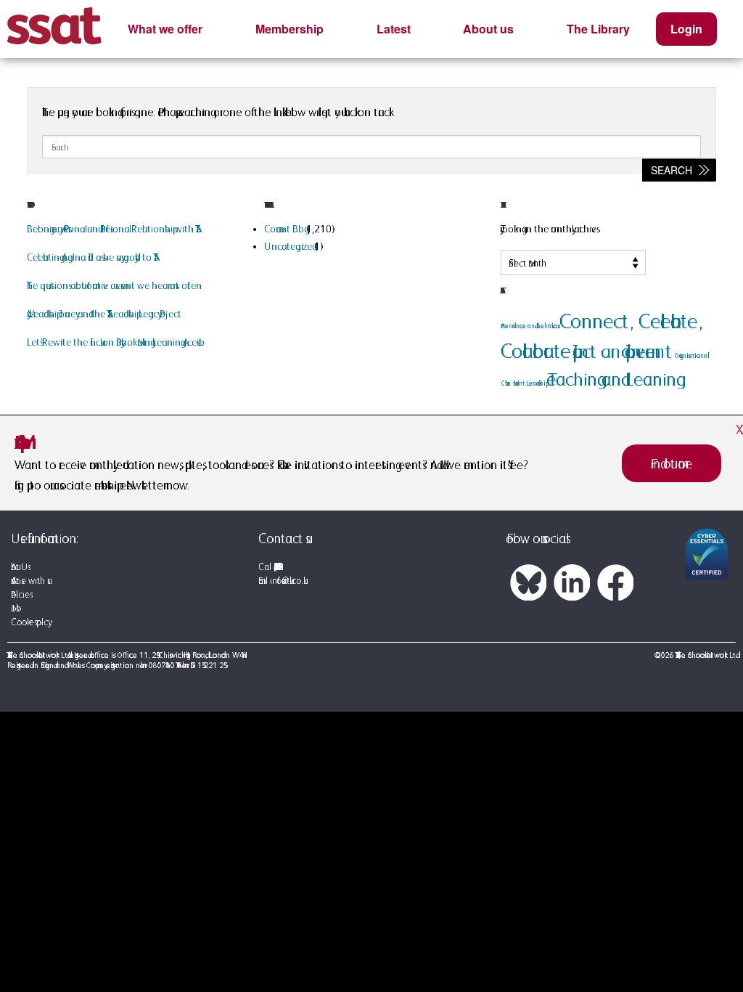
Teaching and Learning (612, 379)
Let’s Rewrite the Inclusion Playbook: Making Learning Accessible (115, 342)
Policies (20, 594)
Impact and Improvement (622, 351)
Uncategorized (288, 246)
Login (686, 28)
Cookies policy (29, 622)
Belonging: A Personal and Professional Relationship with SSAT (111, 229)
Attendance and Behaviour (529, 326)
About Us (19, 566)
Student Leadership (529, 383)
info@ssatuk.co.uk (286, 580)
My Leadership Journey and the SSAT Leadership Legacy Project (104, 314)
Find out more (671, 463)
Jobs (13, 608)
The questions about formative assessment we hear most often (114, 285)
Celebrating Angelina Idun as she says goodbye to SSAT (90, 257)
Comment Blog (284, 229)
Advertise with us (29, 580)
